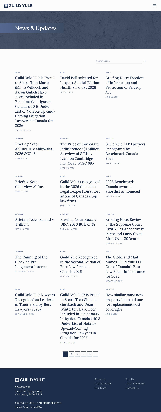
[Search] (145, 61)
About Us (100, 379)
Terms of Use (36, 407)
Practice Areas (103, 383)
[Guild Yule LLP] (18, 6)
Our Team (100, 388)
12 (90, 354)
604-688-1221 (22, 387)
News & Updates (135, 383)
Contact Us (132, 388)
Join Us (130, 379)
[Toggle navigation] (154, 5)
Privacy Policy (21, 407)
